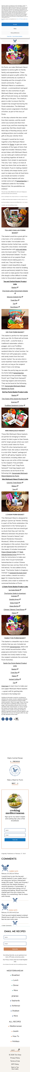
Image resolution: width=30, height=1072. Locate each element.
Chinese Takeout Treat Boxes (14, 609)
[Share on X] (10, 719)
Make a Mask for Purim (15, 780)
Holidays (15, 1041)
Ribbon (14, 486)
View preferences (15, 32)
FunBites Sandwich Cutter (14, 405)
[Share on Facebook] (6, 719)
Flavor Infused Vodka (8, 552)
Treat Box (14, 300)
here (18, 702)
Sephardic (16, 1000)
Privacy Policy (9, 36)
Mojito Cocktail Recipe (15, 758)
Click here (4, 686)
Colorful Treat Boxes (14, 483)
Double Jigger (14, 599)
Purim (12, 144)
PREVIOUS (16, 761)
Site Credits (15, 1069)
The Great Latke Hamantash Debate (15, 291)
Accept (15, 24)
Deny (15, 28)
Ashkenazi (16, 1006)
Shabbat (15, 1011)
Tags (14, 489)
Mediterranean (15, 971)
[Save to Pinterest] (3, 719)
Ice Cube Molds (14, 590)
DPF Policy (15, 1064)
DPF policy (21, 19)
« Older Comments (6, 925)
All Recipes (15, 1022)
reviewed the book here (17, 573)
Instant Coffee (14, 679)
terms (18, 19)
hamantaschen (21, 181)
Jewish (14, 996)
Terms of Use (15, 1061)
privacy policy (20, 957)
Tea (14, 304)
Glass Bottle (14, 606)
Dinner (16, 985)
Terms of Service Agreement (17, 36)
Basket (14, 287)
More (16, 990)
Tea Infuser (14, 307)
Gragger (14, 402)
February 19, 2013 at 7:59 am (10, 873)
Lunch (15, 980)
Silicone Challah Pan (14, 297)
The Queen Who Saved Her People (14, 399)
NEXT (14, 783)
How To (16, 1036)
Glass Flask (14, 603)
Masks (14, 613)
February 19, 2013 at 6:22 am (10, 912)
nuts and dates (21, 249)
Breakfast (16, 975)
